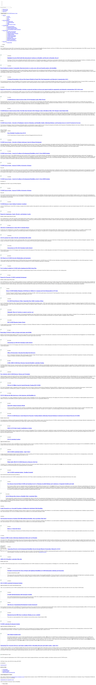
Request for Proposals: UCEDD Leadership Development (13, 277)
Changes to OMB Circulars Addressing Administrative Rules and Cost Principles (18, 537)
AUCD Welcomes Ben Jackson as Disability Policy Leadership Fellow (21, 496)
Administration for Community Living (17, 676)
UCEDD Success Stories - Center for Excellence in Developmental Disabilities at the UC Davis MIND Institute (25, 153)
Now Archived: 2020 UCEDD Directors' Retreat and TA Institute (15, 374)
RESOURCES (5, 30)
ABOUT (4, 15)
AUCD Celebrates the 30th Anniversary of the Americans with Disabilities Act (18, 395)
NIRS (8, 23)
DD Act (8, 19)
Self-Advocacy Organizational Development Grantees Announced (22, 604)
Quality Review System (11, 24)
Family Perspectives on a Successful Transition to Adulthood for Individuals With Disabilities (21, 508)
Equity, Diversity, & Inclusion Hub (9, 672)
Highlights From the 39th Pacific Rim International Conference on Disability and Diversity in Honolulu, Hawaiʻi (33, 58)
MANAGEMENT (6, 20)
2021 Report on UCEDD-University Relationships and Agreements (15, 258)
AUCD (8, 16)
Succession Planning (10, 26)
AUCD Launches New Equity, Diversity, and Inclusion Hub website (15, 237)
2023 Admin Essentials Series (14, 634)
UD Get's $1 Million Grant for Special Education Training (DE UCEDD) (23, 385)
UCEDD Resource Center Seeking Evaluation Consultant (13, 204)
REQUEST (5, 41)
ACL (8, 18)
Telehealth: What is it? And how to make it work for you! (20, 312)
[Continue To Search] (11, 7)
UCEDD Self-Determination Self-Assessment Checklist (19, 594)
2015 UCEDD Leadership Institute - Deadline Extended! (20, 472)
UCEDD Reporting (10, 22)
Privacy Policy (5, 683)
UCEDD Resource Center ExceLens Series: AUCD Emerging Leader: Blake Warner (26, 99)
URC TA (8, 17)
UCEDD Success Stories (11, 35)
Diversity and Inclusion (11, 39)
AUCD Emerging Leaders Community (14, 29)
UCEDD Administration (11, 36)
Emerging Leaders (6, 671)
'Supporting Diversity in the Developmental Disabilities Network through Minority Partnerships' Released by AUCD (33, 549)
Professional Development (11, 27)
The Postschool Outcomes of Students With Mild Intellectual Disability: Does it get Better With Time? (23, 518)
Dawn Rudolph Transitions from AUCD (16, 133)
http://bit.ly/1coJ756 (42, 552)
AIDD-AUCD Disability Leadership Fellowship (11, 559)
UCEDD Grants (10, 21)
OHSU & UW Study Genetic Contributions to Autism (19, 428)
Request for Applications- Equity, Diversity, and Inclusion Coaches (15, 214)
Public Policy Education (11, 32)
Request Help (9, 42)
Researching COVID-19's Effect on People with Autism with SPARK (16, 332)
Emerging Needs (10, 37)
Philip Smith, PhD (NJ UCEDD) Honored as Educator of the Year (22, 462)
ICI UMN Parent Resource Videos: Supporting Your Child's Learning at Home (25, 301)
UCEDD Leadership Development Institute (10, 624)
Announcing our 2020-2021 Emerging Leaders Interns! (20, 342)
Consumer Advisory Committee (12, 33)
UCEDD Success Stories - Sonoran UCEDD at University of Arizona (15, 190)
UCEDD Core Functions (11, 31)
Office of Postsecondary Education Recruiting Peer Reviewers (21, 352)
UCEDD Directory (6, 670)
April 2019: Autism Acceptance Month (16, 405)
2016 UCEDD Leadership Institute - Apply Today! (18, 451)
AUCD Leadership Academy (12, 28)
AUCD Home (5, 669)
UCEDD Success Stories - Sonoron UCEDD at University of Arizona (15, 165)
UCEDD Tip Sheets (10, 34)
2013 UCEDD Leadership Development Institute (11, 583)
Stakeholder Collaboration (11, 38)
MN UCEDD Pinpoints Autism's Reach (16, 322)
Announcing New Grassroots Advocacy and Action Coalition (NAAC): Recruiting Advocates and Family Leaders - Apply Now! (29, 645)
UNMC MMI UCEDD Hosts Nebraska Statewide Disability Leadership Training (25, 362)
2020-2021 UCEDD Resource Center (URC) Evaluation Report (14, 227)
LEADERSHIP (5, 25)
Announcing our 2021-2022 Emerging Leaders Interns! (20, 247)
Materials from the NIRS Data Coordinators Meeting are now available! (23, 614)
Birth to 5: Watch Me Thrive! (14, 528)
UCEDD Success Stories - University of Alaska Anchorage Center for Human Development (21, 142)
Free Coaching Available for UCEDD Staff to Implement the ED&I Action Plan (18, 268)
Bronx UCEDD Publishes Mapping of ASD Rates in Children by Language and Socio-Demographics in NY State (32, 290)
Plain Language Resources (11, 40)
